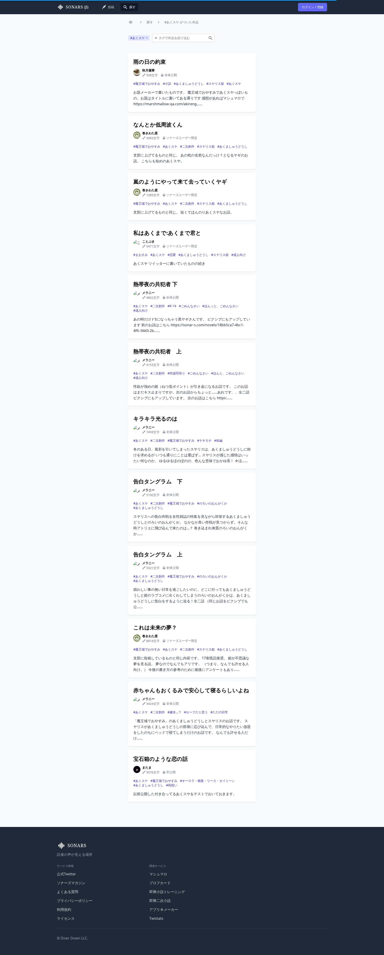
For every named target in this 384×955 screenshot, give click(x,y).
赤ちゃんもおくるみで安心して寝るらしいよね (191, 690)
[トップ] (131, 22)
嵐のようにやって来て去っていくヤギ (180, 181)
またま (147, 767)
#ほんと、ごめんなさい (227, 373)
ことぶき (148, 241)
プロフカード (160, 882)
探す (150, 22)
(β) (77, 7)
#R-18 (172, 306)
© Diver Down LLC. (72, 938)
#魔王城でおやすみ (146, 83)
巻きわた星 (150, 133)
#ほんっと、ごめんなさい (220, 306)
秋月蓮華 (148, 70)
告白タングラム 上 (157, 554)
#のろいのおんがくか (212, 503)
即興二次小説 (160, 900)
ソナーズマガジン (71, 882)
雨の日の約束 (149, 61)
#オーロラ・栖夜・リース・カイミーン (207, 781)
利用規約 (64, 909)
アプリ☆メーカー (163, 909)
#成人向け (238, 255)
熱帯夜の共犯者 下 (155, 284)
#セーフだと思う (196, 712)
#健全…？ (174, 712)
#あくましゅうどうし (189, 83)
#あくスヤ (234, 83)
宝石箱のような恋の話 (160, 758)
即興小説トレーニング (167, 891)
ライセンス (66, 918)
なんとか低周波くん (158, 124)
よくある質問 (67, 891)
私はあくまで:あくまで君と (167, 232)
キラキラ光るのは (155, 418)
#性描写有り (176, 373)
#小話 (167, 83)
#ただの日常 (219, 712)
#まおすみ (140, 255)
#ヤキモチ (204, 440)
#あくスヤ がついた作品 (181, 22)
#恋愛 (172, 255)
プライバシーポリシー (74, 900)
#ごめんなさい (189, 306)
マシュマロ (158, 874)
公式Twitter (66, 874)
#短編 (218, 440)
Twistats (156, 918)
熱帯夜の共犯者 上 (157, 351)
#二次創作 (187, 146)
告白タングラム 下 (157, 481)
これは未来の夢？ (155, 627)
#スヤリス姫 (215, 83)
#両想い (171, 785)
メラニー (148, 293)
